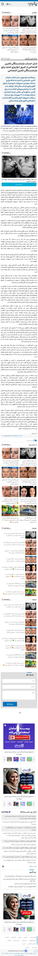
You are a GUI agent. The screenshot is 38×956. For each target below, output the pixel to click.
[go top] (36, 951)
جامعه (7, 937)
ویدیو (24, 944)
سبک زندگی (16, 940)
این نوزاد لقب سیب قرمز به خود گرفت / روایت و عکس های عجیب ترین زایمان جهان (19, 880)
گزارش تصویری (32, 944)
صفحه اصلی (33, 937)
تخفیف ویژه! (19, 184)
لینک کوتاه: (34, 433)
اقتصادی (27, 58)
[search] (3, 4)
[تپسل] (2, 153)
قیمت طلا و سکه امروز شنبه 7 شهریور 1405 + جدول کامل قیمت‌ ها (20, 876)
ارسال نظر (10, 704)
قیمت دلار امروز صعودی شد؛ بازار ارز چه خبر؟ (24, 883)
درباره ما (28, 947)
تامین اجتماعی (29, 440)
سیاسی (26, 937)
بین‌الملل (24, 940)
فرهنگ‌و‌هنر (32, 940)
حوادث (10, 940)
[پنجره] (28, 4)
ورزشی (20, 937)
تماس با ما (34, 947)
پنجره (22, 953)
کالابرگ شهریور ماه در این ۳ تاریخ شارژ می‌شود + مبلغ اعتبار (21, 886)
